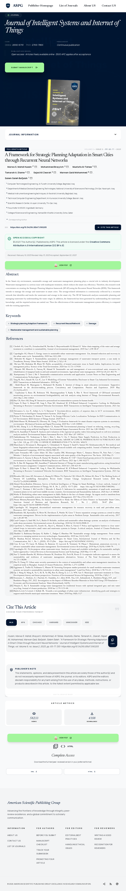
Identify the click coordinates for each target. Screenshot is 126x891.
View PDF (65, 265)
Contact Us (14, 840)
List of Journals (68, 5)
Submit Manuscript (24, 67)
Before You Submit (46, 835)
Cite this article (108, 227)
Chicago (37, 622)
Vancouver (71, 622)
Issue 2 (99, 149)
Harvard (53, 622)
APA (23, 622)
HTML (92, 771)
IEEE (87, 622)
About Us (12, 835)
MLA (11, 622)
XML (34, 771)
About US (89, 5)
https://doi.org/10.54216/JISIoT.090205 (28, 227)
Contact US (109, 5)
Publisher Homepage (40, 5)
